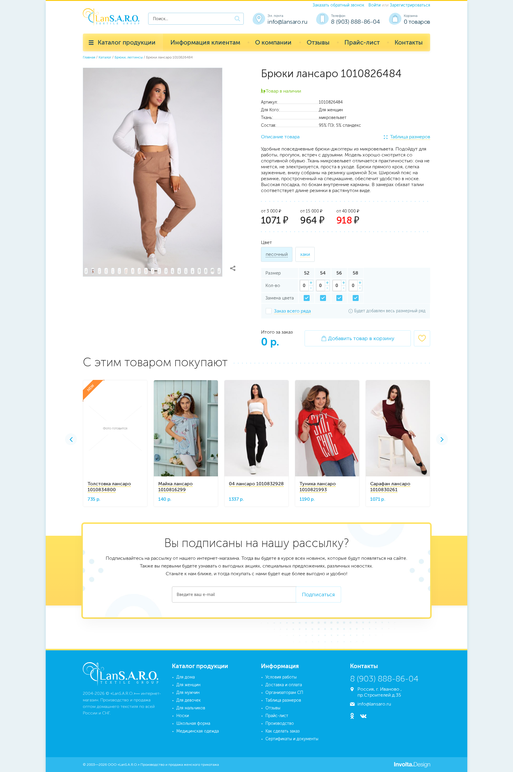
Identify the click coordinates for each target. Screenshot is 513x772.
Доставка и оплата (283, 684)
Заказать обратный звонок (338, 5)
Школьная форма (193, 723)
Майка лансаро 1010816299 (175, 486)
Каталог (105, 57)
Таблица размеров (410, 137)
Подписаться (318, 594)
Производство (279, 723)
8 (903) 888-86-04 (355, 22)
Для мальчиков (190, 708)
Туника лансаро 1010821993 (318, 486)
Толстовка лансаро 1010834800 (109, 486)
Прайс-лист (362, 42)
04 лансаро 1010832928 (256, 483)
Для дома (185, 677)
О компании (273, 42)
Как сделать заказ (282, 731)
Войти (374, 5)
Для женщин (188, 684)
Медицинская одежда (197, 731)
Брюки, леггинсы (129, 57)
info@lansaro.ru (287, 22)
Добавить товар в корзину (357, 338)
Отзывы (318, 42)
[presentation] (71, 439)
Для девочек (188, 700)
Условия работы (281, 677)
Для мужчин (188, 692)
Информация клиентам (205, 42)
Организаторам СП (284, 692)
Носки (182, 715)
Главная (89, 57)
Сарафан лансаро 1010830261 (390, 486)
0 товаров (417, 22)
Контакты (409, 42)
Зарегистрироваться (410, 5)
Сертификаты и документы (291, 738)
